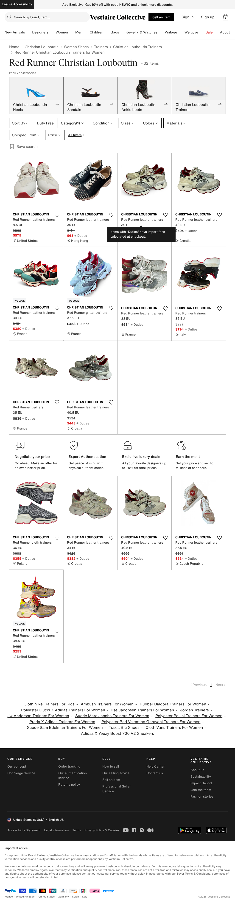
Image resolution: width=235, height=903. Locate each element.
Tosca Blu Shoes (124, 727)
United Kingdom (25, 896)
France (9, 896)
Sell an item (161, 17)
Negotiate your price (32, 456)
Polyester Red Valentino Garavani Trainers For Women (151, 722)
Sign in (188, 17)
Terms (76, 830)
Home (14, 47)
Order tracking (69, 766)
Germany (63, 896)
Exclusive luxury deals (141, 456)
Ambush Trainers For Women (107, 704)
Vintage (171, 32)
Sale (209, 32)
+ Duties (80, 235)
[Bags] (122, 32)
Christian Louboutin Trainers (137, 47)
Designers (40, 32)
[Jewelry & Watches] (161, 32)
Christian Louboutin (42, 47)
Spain (75, 896)
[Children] (107, 32)
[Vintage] (181, 32)
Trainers (101, 47)
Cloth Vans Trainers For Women (174, 727)
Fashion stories (201, 796)
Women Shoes (76, 47)
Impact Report (201, 783)
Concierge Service (21, 773)
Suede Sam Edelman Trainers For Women (65, 727)
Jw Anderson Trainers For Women (38, 716)
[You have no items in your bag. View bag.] (225, 17)
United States (47, 896)
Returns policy (69, 784)
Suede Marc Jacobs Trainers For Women (112, 716)
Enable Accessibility (17, 4)
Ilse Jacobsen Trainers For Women (142, 710)
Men (78, 32)
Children (97, 32)
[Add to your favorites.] (57, 214)
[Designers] (52, 32)
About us (197, 770)
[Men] (86, 32)
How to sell (110, 766)
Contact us (154, 773)
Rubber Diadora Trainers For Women (173, 704)
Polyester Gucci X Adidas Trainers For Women (63, 710)
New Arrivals (15, 32)
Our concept (16, 766)
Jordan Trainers (194, 710)
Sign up (208, 17)
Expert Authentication (87, 456)
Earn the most (188, 456)
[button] (225, 17)
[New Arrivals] (28, 32)
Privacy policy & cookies (101, 830)
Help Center (155, 766)
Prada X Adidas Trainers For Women (62, 722)
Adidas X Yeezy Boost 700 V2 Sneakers (117, 733)
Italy (84, 896)
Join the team (200, 789)
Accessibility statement (23, 830)
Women (62, 32)
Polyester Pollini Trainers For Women (188, 716)
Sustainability (200, 776)
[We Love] (202, 32)
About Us (227, 32)
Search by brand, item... (32, 17)
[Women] (71, 32)
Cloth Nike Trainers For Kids (49, 704)
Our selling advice (115, 773)
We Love (191, 32)
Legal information (56, 830)
